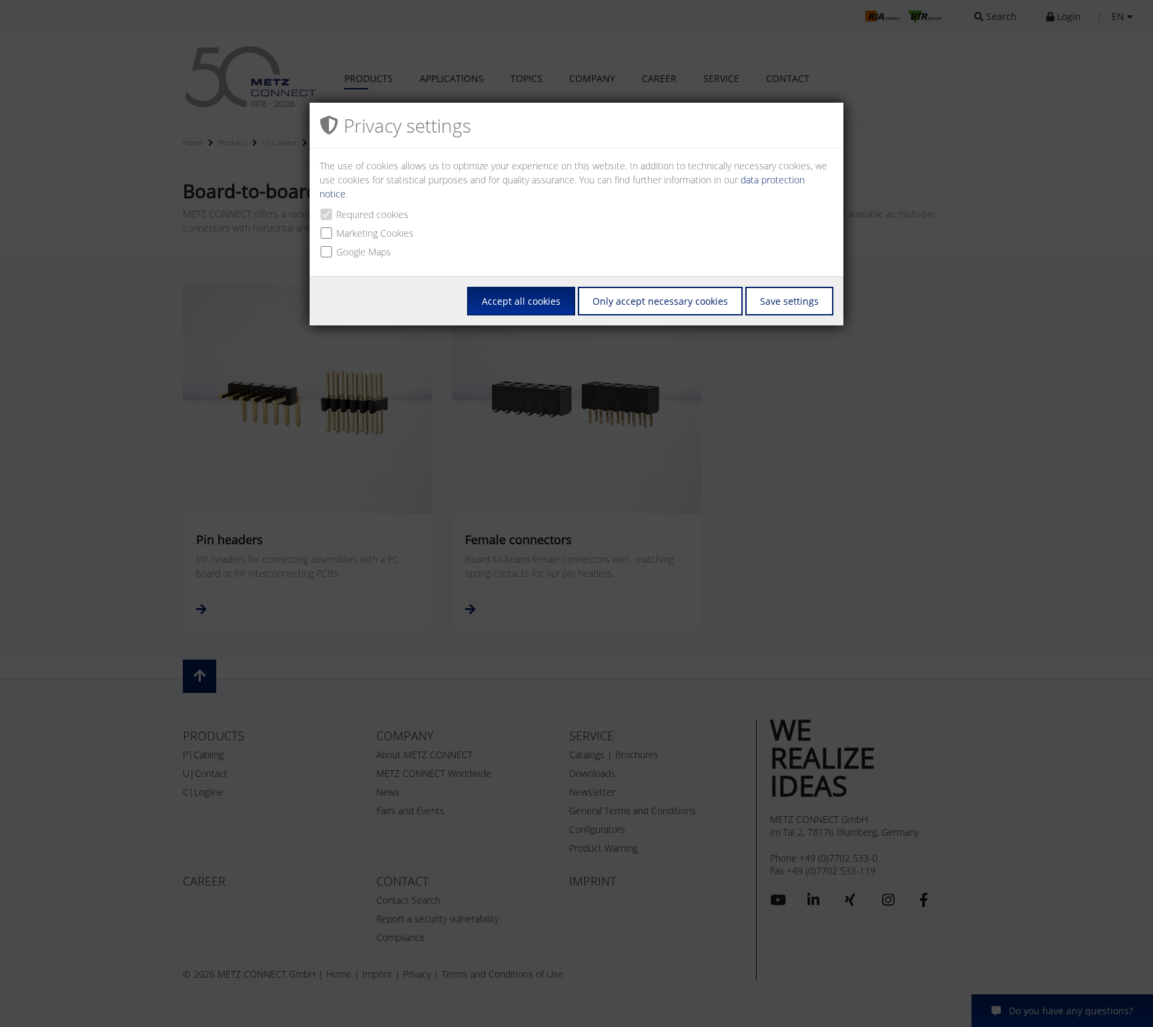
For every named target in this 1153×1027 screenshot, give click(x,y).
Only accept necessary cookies (660, 301)
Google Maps (363, 251)
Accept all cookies (521, 301)
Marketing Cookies (375, 233)
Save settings (789, 301)
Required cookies (372, 214)
